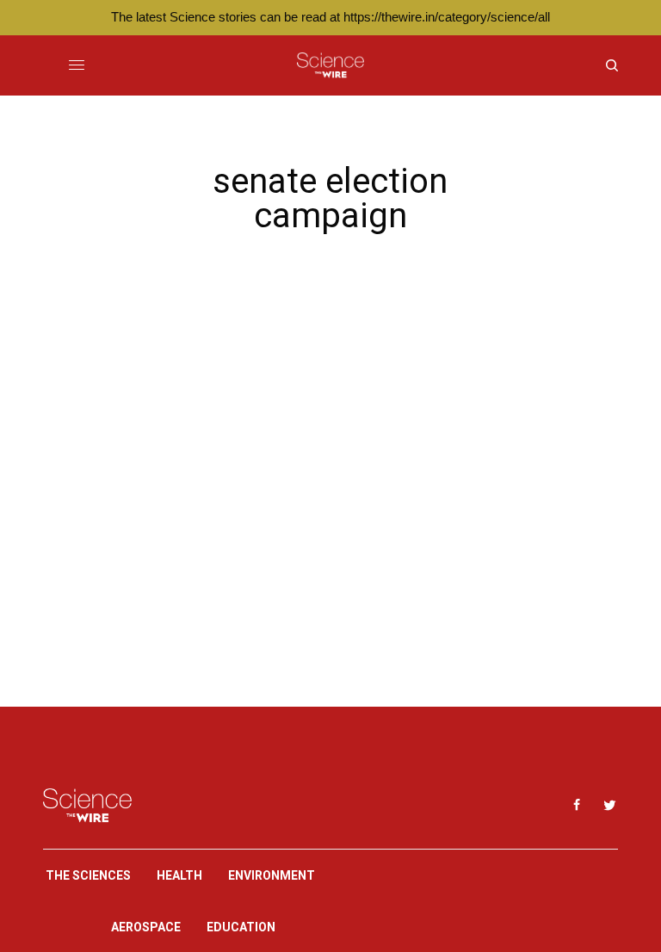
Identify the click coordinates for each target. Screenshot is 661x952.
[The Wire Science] (330, 65)
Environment (271, 875)
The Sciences (88, 875)
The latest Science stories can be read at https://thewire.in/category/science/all (330, 16)
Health (179, 875)
